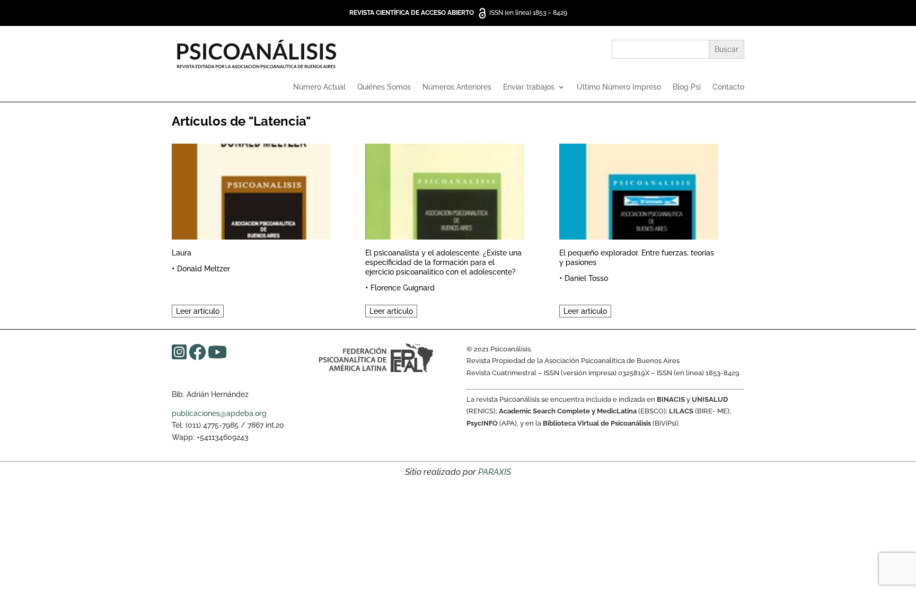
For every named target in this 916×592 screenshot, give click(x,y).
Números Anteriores (456, 87)
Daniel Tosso (586, 278)
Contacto (728, 87)
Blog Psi (687, 87)
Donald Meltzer (203, 268)
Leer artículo (197, 311)
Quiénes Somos (384, 87)
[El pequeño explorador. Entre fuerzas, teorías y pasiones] (638, 190)
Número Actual (319, 87)
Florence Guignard (403, 288)
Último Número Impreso (619, 87)
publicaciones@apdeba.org (219, 413)
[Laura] (251, 190)
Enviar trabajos (528, 87)
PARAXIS (494, 472)
